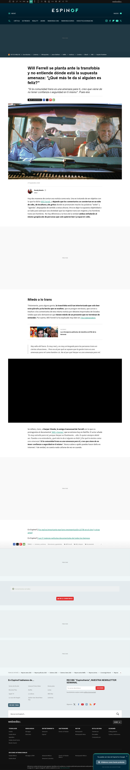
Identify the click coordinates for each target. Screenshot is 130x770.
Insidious (71, 54)
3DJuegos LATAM (29, 755)
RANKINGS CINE (53, 21)
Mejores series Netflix (80, 673)
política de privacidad (90, 692)
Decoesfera (95, 734)
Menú (13, 13)
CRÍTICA (17, 21)
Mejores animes (93, 673)
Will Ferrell (45, 201)
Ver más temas (14, 705)
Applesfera (11, 737)
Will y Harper (79, 544)
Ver (66, 598)
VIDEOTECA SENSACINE (85, 21)
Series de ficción (14, 686)
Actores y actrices (40, 544)
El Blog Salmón (113, 731)
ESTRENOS (26, 21)
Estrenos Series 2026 (66, 673)
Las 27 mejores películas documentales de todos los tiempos (64, 538)
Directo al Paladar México (64, 756)
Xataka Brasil (12, 758)
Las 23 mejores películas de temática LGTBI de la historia (78, 333)
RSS (90, 704)
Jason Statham (55, 54)
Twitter (120, 21)
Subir (116, 722)
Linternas (35, 54)
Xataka (11, 731)
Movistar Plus (13, 690)
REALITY (35, 21)
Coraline (79, 54)
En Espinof (63, 329)
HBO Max (50, 694)
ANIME (43, 21)
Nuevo (116, 13)
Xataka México (13, 755)
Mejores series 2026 (26, 673)
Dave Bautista (26, 54)
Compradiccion (96, 737)
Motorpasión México (81, 755)
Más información (65, 768)
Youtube (117, 21)
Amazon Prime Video (34, 686)
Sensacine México (47, 755)
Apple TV (11, 694)
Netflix (64, 54)
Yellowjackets (45, 54)
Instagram (106, 21)
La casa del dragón (14, 698)
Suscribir (100, 688)
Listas (49, 690)
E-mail (54, 100)
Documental (90, 544)
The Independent (87, 317)
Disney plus (51, 686)
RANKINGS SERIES (67, 21)
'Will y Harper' (57, 432)
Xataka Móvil (12, 734)
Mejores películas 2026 (41, 673)
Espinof (65, 10)
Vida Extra (28, 734)
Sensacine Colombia (47, 758)
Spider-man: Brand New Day (35, 699)
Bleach (86, 54)
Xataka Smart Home (14, 740)
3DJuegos (28, 731)
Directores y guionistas (55, 544)
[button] (40, 190)
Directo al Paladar (64, 731)
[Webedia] (14, 721)
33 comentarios (36, 100)
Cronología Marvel (105, 673)
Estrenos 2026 (53, 673)
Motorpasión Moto (80, 734)
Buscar (118, 714)
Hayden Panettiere (101, 54)
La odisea (31, 694)
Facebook (110, 21)
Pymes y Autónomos (114, 734)
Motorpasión (78, 731)
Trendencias (95, 731)
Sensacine (44, 731)
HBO (92, 54)
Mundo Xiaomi (13, 743)
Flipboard (113, 21)
